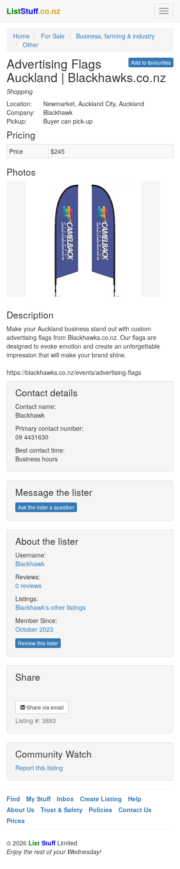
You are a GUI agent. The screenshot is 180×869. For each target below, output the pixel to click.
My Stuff (38, 798)
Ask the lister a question (46, 507)
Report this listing (39, 767)
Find (13, 798)
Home (21, 35)
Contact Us (135, 809)
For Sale (53, 35)
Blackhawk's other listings (50, 607)
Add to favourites (151, 62)
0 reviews (28, 585)
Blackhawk (30, 563)
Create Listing (101, 798)
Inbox (65, 798)
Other (30, 44)
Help (135, 798)
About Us (21, 809)
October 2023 (34, 629)
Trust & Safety (62, 809)
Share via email (44, 707)
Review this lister (38, 643)
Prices (16, 820)
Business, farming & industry (115, 35)
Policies (100, 809)
